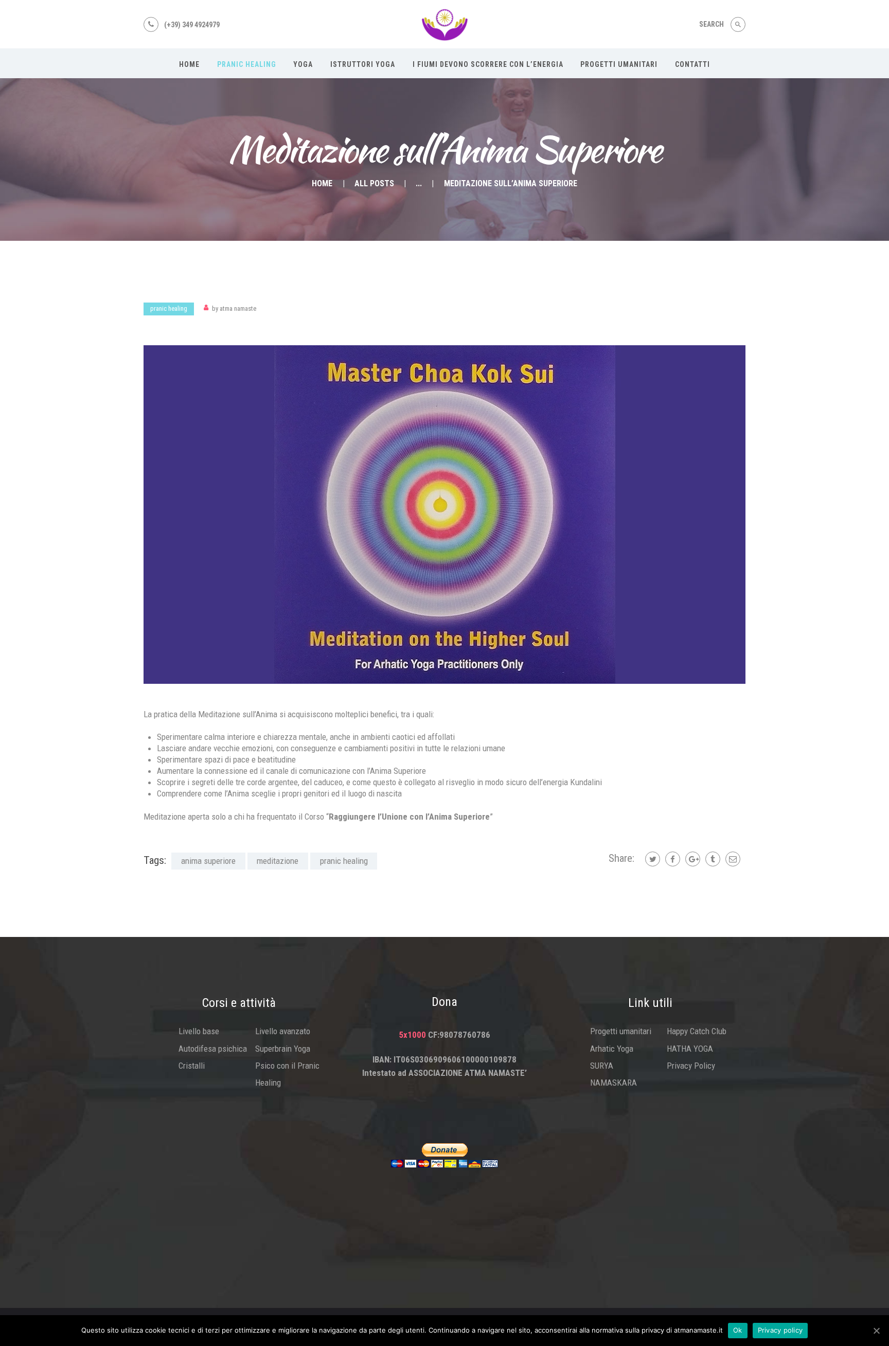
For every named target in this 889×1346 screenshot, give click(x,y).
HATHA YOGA (690, 1048)
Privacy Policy (691, 1065)
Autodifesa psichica (213, 1048)
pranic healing (344, 861)
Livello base (199, 1031)
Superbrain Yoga (282, 1048)
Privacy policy (780, 1330)
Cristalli (192, 1065)
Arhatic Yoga (611, 1048)
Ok (737, 1330)
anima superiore (208, 861)
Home (322, 183)
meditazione (277, 861)
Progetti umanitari (620, 1031)
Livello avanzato (282, 1031)
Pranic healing (168, 308)
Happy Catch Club (696, 1031)
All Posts (374, 183)
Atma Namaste (234, 308)
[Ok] (876, 1330)
